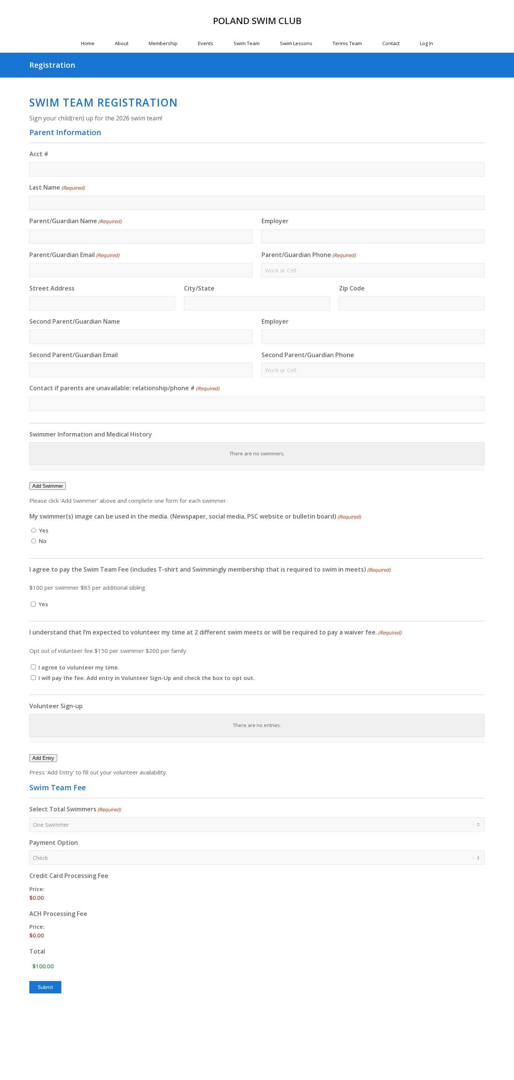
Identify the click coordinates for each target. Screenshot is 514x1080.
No (43, 541)
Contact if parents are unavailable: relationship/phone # (124, 388)
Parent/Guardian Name (75, 221)
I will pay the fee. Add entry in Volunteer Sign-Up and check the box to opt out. (146, 677)
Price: (36, 889)
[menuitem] (88, 43)
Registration (52, 65)
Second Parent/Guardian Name (74, 321)
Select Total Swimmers (75, 809)
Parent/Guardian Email (74, 255)
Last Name (57, 187)
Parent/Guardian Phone (309, 255)
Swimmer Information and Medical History (90, 434)
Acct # (39, 154)
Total (37, 951)
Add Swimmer (47, 486)
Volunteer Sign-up (56, 706)
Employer (275, 221)
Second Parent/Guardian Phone (308, 355)
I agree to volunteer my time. (78, 667)
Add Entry (43, 758)
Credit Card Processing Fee (68, 876)
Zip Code (352, 288)
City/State (199, 288)
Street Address (52, 288)
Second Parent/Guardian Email (73, 355)
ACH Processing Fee (58, 914)
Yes (44, 530)
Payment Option (53, 842)
